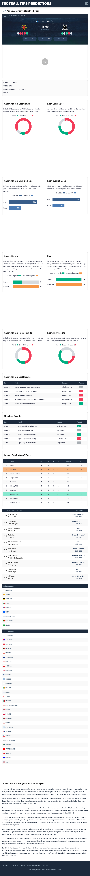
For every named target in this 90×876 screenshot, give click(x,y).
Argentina (9, 635)
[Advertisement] (45, 61)
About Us (6, 865)
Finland (8, 675)
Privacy (22, 865)
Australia (9, 640)
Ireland (8, 688)
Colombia (9, 657)
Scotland (9, 727)
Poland (8, 714)
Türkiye (8, 753)
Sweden (8, 744)
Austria (9, 644)
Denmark (9, 670)
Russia (8, 723)
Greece (8, 679)
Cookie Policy (36, 865)
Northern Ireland (12, 705)
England (9, 590)
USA (7, 762)
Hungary (9, 683)
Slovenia (9, 736)
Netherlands (10, 616)
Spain (8, 594)
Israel (8, 692)
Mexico (8, 701)
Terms (28, 865)
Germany (9, 599)
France (8, 607)
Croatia (9, 661)
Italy (7, 603)
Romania (9, 718)
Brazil (8, 625)
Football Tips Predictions (27, 3)
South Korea (10, 740)
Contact (46, 865)
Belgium (8, 648)
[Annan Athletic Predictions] (24, 27)
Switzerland (10, 749)
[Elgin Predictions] (65, 27)
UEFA (7, 612)
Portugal (9, 621)
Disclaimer (14, 865)
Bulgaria (9, 653)
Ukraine (8, 758)
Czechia (8, 666)
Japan (8, 696)
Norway (8, 710)
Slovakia (9, 731)
